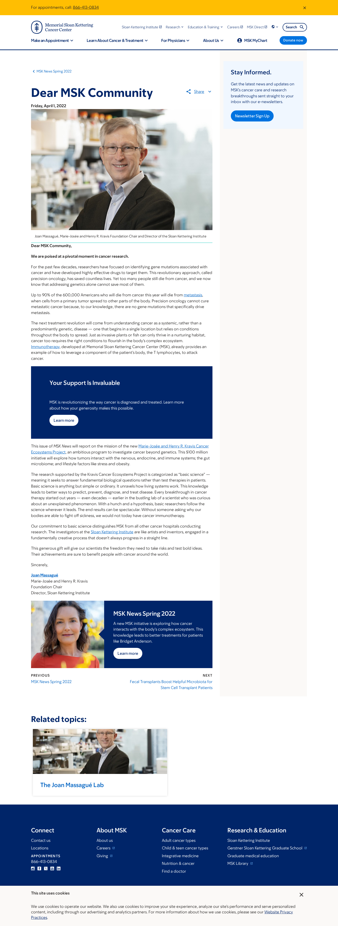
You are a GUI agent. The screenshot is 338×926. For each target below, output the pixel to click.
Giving (103, 856)
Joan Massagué (44, 575)
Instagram (33, 868)
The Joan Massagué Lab (72, 784)
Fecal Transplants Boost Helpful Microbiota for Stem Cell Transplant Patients (171, 684)
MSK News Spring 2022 (54, 71)
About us (105, 840)
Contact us (40, 840)
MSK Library (238, 863)
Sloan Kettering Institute (112, 532)
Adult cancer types (178, 840)
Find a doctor (174, 871)
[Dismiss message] (304, 8)
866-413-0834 (86, 7)
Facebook (39, 868)
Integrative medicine (180, 856)
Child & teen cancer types (185, 848)
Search (291, 27)
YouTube (52, 868)
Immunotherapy (45, 346)
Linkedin (58, 868)
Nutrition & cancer (178, 863)
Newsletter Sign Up (252, 116)
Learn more (64, 420)
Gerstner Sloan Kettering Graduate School (265, 848)
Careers (104, 848)
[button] (175, 27)
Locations (39, 848)
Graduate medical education (253, 856)
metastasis (193, 295)
